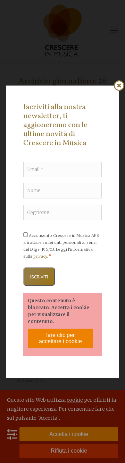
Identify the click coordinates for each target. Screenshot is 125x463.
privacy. (40, 256)
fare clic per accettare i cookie (60, 338)
